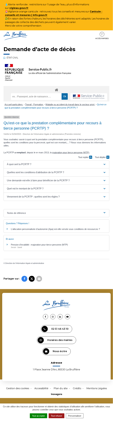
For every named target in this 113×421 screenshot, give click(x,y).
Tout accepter (38, 416)
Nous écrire (60, 351)
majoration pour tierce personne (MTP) (70, 152)
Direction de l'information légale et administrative (24, 263)
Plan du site (61, 388)
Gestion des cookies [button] (17, 388)
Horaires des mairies (59, 340)
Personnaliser (74, 416)
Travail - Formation (34, 104)
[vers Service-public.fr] (88, 96)
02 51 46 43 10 (59, 328)
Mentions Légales (96, 388)
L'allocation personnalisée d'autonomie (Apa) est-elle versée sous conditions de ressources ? (55, 229)
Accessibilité (41, 388)
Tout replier (83, 157)
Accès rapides (102, 38)
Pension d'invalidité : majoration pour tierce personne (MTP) (39, 244)
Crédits (77, 388)
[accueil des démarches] (56, 89)
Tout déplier (100, 157)
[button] (56, 164)
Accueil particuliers (14, 104)
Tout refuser (56, 416)
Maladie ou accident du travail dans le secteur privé (70, 104)
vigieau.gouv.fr (18, 8)
